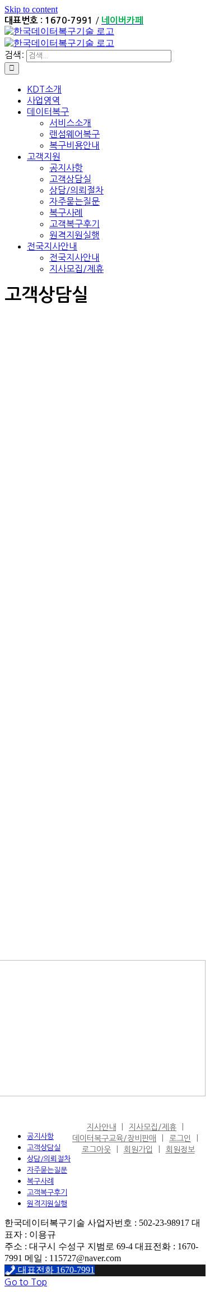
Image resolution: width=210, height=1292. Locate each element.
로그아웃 (96, 1149)
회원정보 (180, 1149)
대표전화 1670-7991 (55, 1270)
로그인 (180, 1138)
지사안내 (101, 1127)
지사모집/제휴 (152, 1127)
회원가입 (138, 1149)
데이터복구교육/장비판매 (114, 1138)
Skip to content (31, 9)
